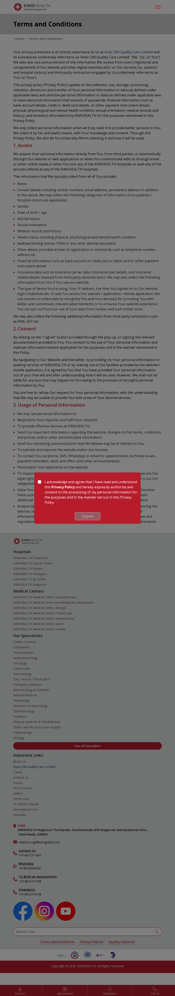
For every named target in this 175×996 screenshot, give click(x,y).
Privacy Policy (63, 487)
